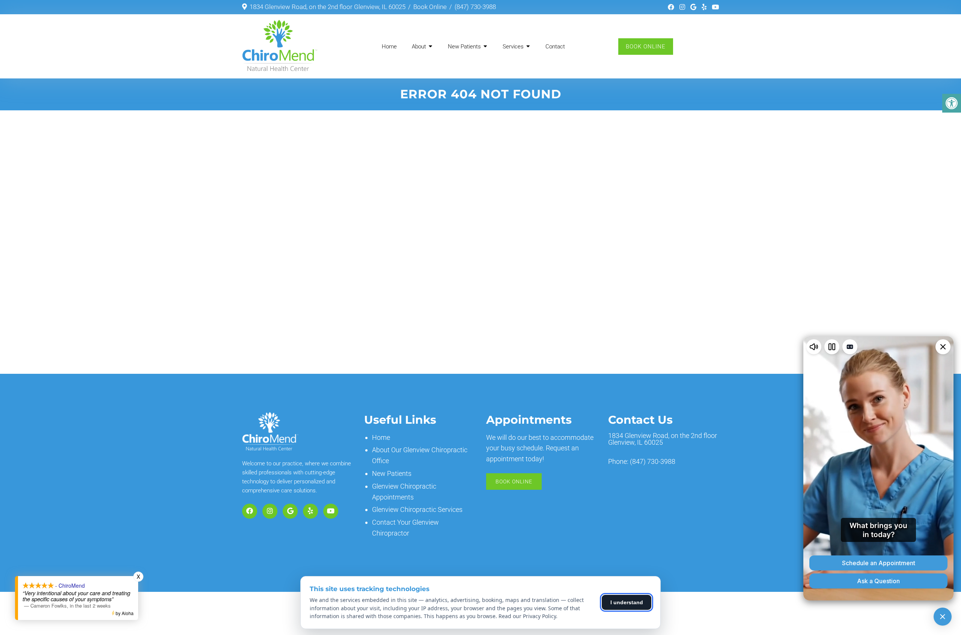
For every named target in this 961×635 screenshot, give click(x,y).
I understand (626, 602)
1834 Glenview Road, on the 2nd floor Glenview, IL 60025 (327, 7)
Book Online (430, 7)
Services (513, 46)
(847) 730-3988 (475, 7)
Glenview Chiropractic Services (417, 509)
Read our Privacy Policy (527, 616)
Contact (555, 46)
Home (389, 46)
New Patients (464, 46)
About (419, 46)
